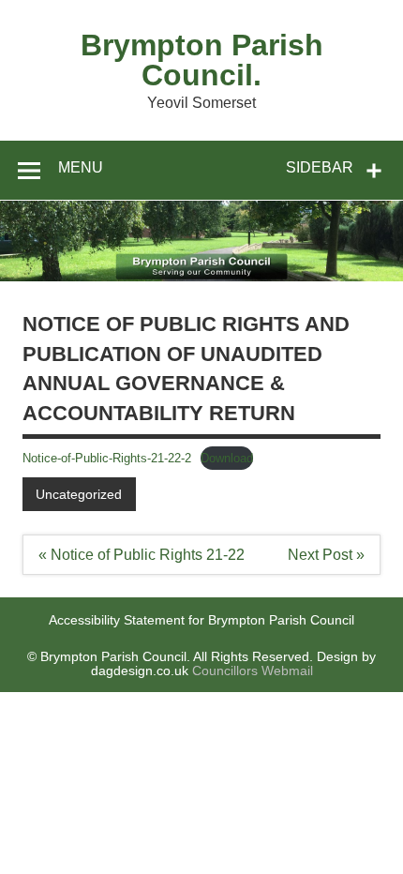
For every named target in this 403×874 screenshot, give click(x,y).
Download (227, 458)
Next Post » (326, 555)
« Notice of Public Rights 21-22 (141, 555)
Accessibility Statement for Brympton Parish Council (201, 619)
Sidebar (319, 167)
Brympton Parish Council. (202, 60)
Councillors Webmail (252, 670)
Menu (80, 167)
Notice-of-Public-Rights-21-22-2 (106, 458)
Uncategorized (79, 494)
